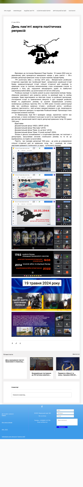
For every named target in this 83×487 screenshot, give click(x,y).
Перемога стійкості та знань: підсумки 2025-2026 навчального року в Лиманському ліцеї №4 (67, 374)
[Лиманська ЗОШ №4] (42, 406)
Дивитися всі (76, 354)
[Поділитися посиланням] (16, 343)
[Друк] (20, 343)
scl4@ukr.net (44, 422)
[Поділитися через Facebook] (12, 343)
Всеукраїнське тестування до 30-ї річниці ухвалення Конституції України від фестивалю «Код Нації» (41, 374)
